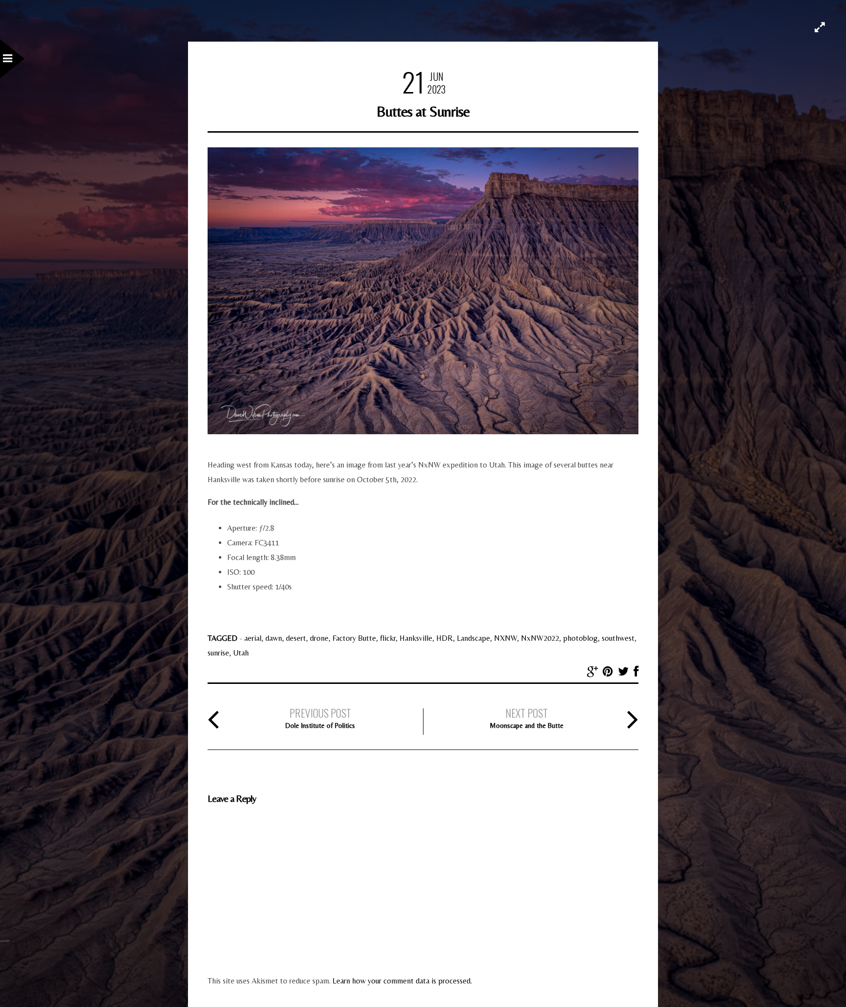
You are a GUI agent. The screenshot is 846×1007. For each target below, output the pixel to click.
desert (296, 638)
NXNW (505, 638)
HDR (444, 638)
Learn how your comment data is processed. (402, 980)
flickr (388, 638)
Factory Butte (354, 638)
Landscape (473, 638)
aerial (252, 638)
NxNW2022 (540, 638)
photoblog (580, 638)
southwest (618, 638)
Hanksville (416, 638)
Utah (241, 652)
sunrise (218, 652)
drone (319, 638)
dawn (273, 638)
